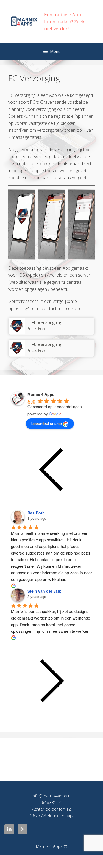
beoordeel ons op (46, 423)
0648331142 (51, 802)
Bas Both (36, 513)
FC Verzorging (46, 322)
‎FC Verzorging (46, 344)
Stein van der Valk (44, 591)
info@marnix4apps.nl (51, 795)
